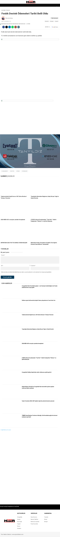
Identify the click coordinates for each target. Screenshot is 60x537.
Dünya (3, 12)
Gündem (4, 18)
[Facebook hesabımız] (8, 534)
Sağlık (4, 26)
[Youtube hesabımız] (33, 534)
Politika (4, 29)
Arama (45, 7)
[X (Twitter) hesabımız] (17, 534)
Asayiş (4, 32)
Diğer (3, 35)
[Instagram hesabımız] (25, 534)
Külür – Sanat (6, 21)
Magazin (4, 23)
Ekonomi (4, 15)
